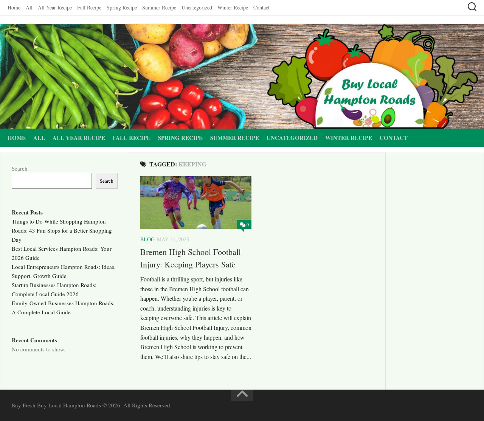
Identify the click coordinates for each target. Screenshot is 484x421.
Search (20, 168)
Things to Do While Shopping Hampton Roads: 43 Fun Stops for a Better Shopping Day (62, 230)
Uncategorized (197, 7)
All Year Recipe (55, 7)
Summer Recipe (159, 7)
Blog (147, 239)
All (29, 7)
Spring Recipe (122, 7)
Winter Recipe (232, 7)
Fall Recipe (89, 7)
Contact (261, 7)
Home (14, 7)
